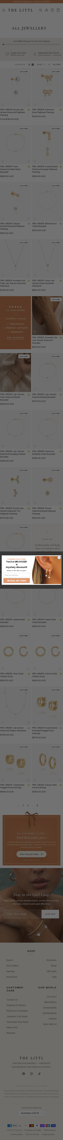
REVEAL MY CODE (16, 580)
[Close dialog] (59, 557)
